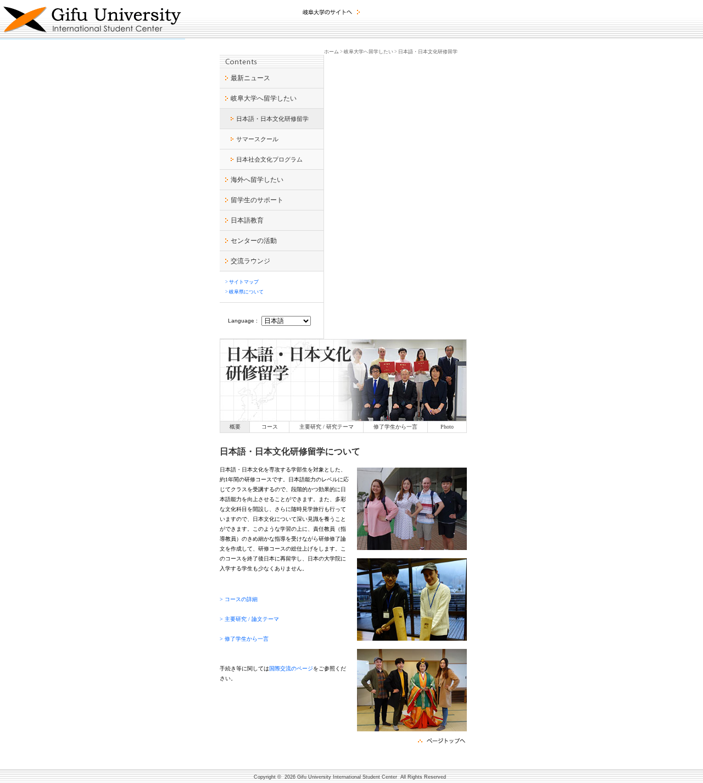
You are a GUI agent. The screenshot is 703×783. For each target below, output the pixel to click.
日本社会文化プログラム (269, 159)
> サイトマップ (242, 282)
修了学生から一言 (395, 427)
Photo (447, 427)
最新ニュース (250, 78)
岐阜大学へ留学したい (264, 98)
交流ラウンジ (250, 261)
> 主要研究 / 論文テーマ (249, 619)
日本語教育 (247, 220)
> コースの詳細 (239, 599)
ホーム (331, 51)
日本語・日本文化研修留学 (272, 118)
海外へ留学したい (257, 180)
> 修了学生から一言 (244, 639)
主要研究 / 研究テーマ (326, 427)
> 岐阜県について (244, 292)
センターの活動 (254, 241)
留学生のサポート (257, 200)
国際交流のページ (291, 668)
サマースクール (257, 139)
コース (269, 427)
